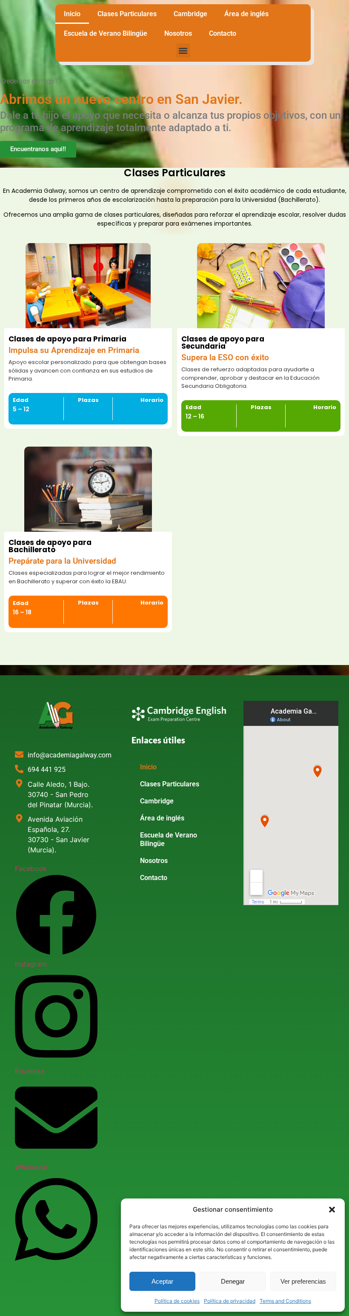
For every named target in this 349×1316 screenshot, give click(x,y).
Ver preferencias (303, 1281)
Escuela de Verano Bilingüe (105, 33)
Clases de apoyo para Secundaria (222, 342)
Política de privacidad (229, 1301)
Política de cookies (177, 1301)
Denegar (233, 1281)
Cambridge (190, 14)
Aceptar (162, 1281)
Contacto (222, 33)
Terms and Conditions (285, 1301)
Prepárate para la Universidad (62, 561)
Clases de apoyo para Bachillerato (50, 546)
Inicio (72, 14)
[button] (332, 1209)
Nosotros (178, 33)
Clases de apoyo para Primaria (67, 339)
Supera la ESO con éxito (225, 357)
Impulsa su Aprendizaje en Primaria (74, 350)
